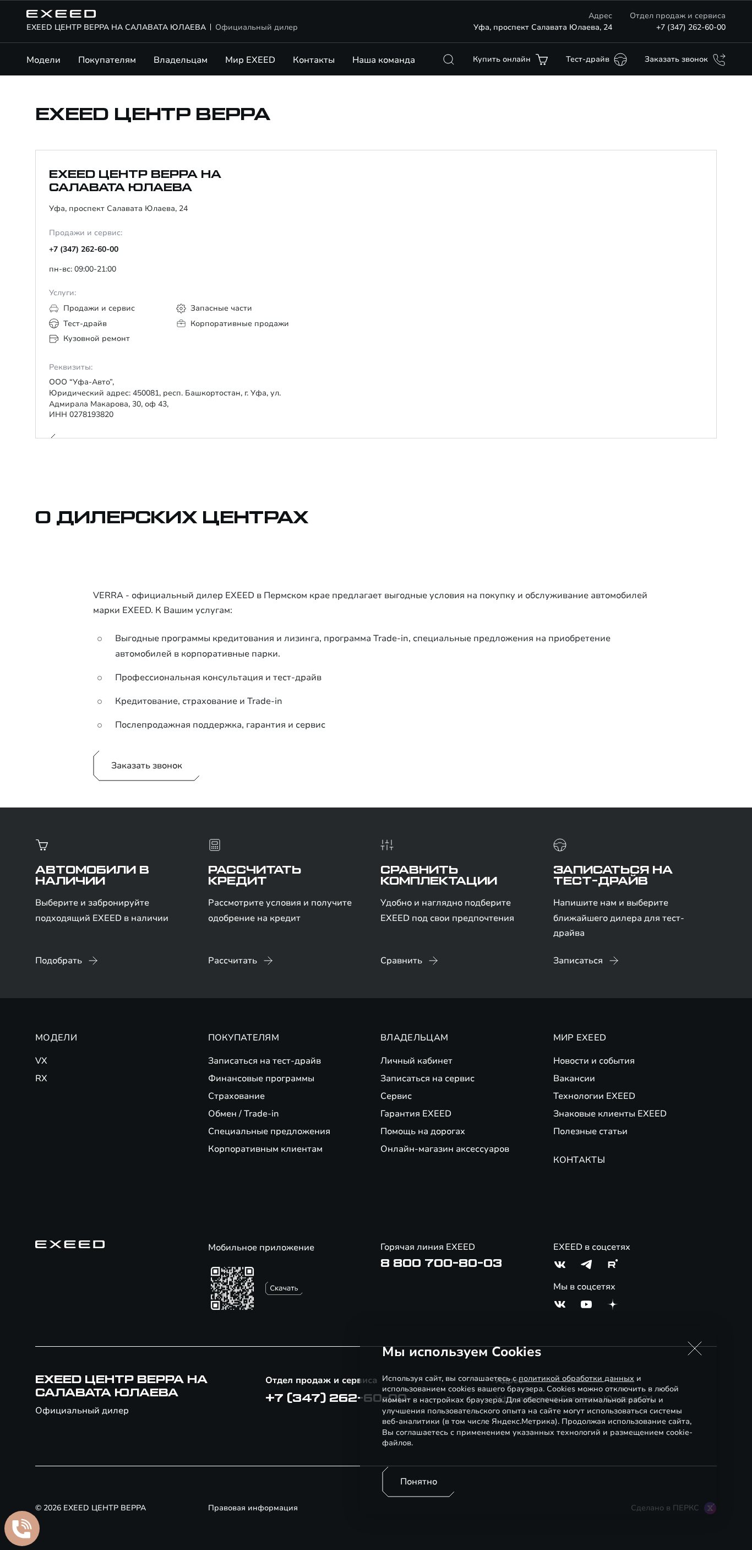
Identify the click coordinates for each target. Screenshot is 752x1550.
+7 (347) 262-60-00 (691, 27)
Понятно (418, 1482)
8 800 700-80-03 (441, 1263)
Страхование (236, 1096)
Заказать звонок (146, 766)
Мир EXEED (250, 60)
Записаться (578, 961)
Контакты (314, 60)
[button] (695, 1348)
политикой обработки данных (576, 1378)
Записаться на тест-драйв (264, 1060)
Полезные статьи (590, 1131)
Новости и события (594, 1060)
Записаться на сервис (427, 1078)
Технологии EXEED (594, 1096)
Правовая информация (253, 1508)
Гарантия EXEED (415, 1113)
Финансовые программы (261, 1078)
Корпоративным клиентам (265, 1149)
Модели (43, 60)
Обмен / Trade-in (243, 1113)
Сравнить (401, 961)
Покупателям (107, 60)
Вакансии (574, 1078)
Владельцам (181, 60)
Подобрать (58, 961)
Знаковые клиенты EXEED (610, 1113)
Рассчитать (232, 961)
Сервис (396, 1096)
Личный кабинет (416, 1060)
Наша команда (383, 60)
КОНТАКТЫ (579, 1160)
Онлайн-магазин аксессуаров (444, 1149)
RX (41, 1078)
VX (41, 1060)
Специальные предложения (269, 1131)
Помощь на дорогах (422, 1131)
